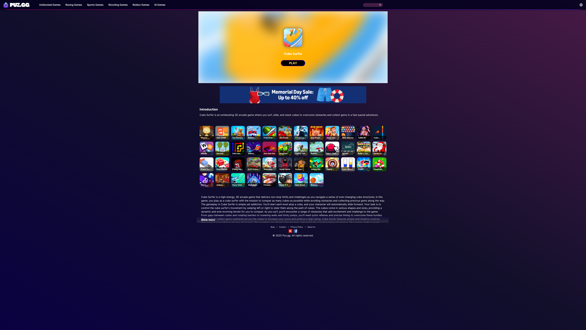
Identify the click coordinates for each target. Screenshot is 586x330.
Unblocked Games (50, 4)
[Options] (581, 5)
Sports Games (95, 4)
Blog (273, 227)
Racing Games (73, 4)
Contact (282, 227)
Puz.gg (286, 235)
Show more (208, 219)
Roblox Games (141, 4)
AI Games (159, 4)
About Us (311, 227)
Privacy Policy (297, 227)
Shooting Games (118, 4)
